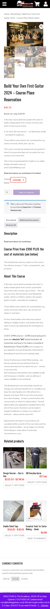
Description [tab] (11, 220)
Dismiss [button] (44, 605)
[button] (41, 26)
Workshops (16, 14)
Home (6, 14)
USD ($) (15, 579)
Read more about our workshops (17, 241)
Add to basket (26, 192)
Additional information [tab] (29, 220)
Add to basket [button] (37, 538)
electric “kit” (18, 339)
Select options (14, 485)
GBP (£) (6, 579)
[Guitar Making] (25, 4)
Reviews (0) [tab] (11, 225)
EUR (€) (24, 579)
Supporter (27, 207)
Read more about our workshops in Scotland (22, 173)
